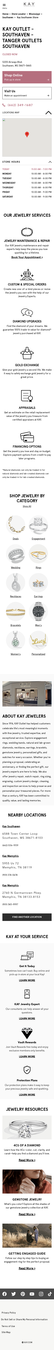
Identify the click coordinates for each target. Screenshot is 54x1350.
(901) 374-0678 (10, 875)
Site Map (6, 1332)
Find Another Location (27, 917)
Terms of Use (8, 1326)
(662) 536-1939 (10, 845)
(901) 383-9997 (10, 904)
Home (5, 14)
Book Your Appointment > (27, 257)
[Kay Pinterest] (22, 1294)
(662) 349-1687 (20, 105)
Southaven (7, 17)
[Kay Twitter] (13, 1294)
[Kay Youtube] (32, 1294)
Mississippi (34, 14)
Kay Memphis (10, 856)
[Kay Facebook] (4, 1294)
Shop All (27, 506)
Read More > (27, 1160)
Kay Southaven (11, 826)
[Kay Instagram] (41, 1294)
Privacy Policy (9, 1312)
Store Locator (19, 14)
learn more (27, 980)
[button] (27, 162)
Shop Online (13, 77)
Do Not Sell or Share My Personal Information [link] (24, 1319)
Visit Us (15, 93)
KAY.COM (27, 1342)
